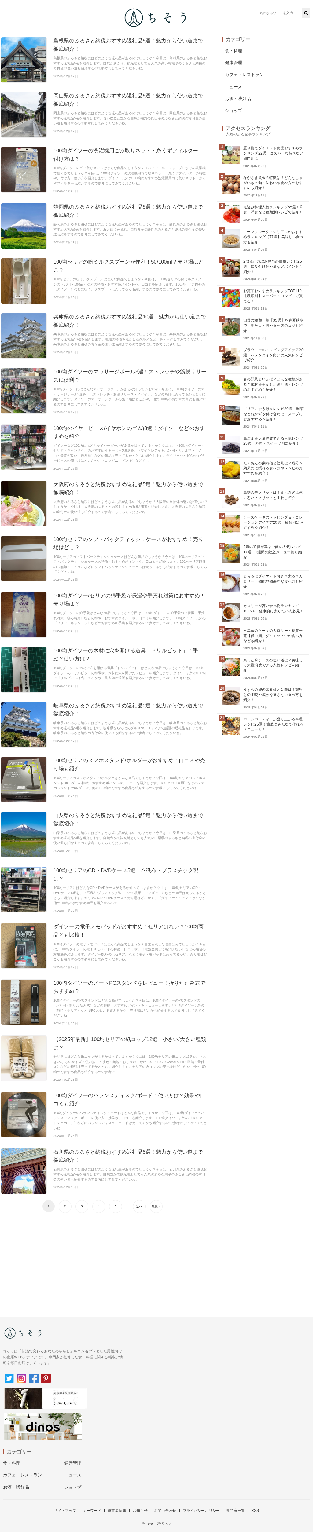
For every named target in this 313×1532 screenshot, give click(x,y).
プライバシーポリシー (201, 1510)
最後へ (156, 1206)
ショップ (233, 110)
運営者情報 (117, 1510)
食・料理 (233, 50)
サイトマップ (65, 1510)
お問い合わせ (165, 1510)
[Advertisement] (104, 1262)
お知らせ (140, 1510)
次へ (139, 1206)
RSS (255, 1510)
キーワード (92, 1510)
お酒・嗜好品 (238, 98)
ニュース (233, 86)
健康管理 (233, 62)
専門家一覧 (235, 1510)
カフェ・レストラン (244, 74)
